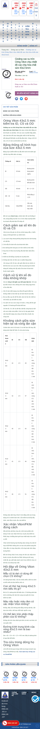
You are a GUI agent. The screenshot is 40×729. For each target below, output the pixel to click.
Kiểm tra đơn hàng (27, 31)
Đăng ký (33, 46)
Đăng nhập (22, 46)
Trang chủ (3, 31)
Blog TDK (33, 32)
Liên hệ (36, 32)
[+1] (26, 98)
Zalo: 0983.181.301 (24, 12)
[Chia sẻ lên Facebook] (16, 98)
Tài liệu (19, 32)
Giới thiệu (8, 32)
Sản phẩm (11, 30)
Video (22, 31)
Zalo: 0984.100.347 (16, 12)
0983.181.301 (24, 5)
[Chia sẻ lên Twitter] (21, 98)
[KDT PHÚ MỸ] (5, 4)
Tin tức (15, 32)
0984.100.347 (16, 5)
